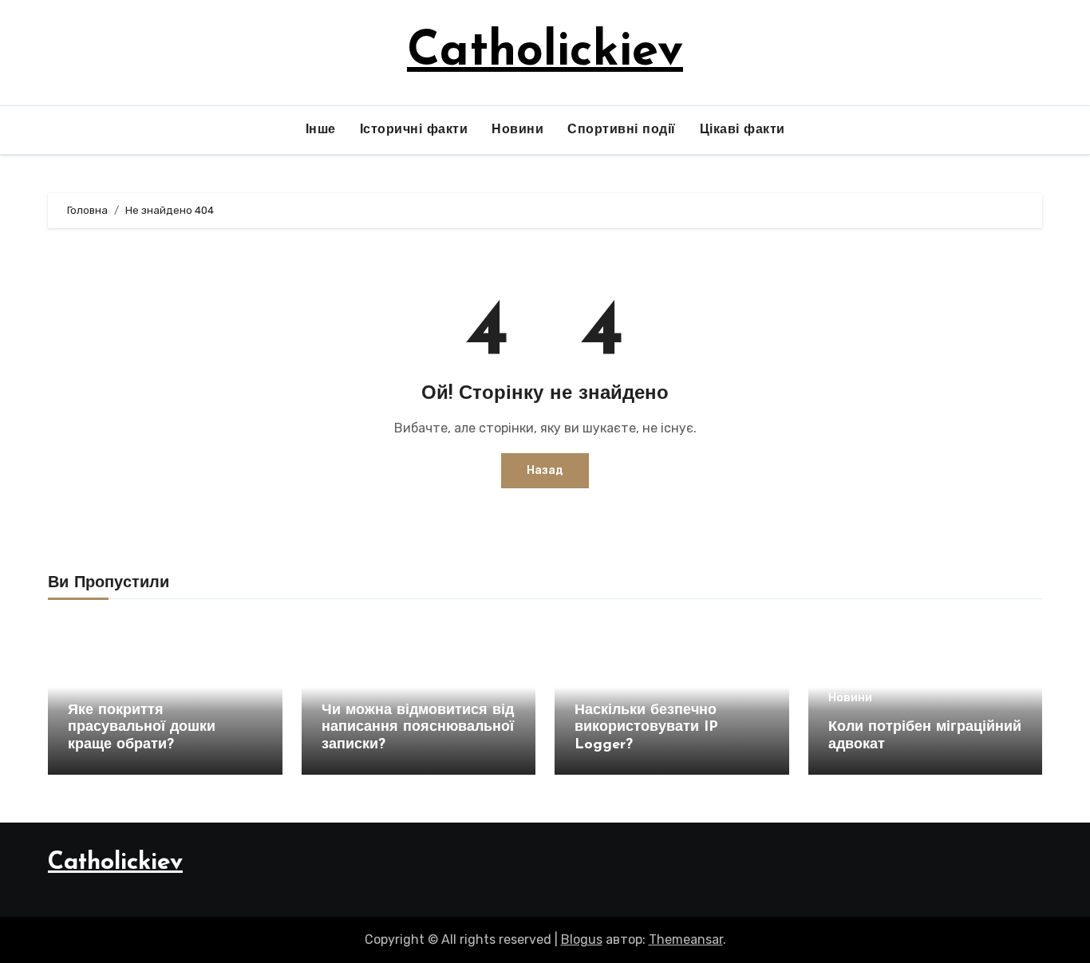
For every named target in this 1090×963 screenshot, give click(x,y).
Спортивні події (621, 130)
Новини (517, 130)
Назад (545, 470)
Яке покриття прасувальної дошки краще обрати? (141, 728)
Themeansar (686, 939)
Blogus (581, 939)
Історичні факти (414, 130)
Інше (321, 130)
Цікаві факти (742, 130)
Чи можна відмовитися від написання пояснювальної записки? (418, 728)
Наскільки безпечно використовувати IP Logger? (646, 728)
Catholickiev (545, 53)
